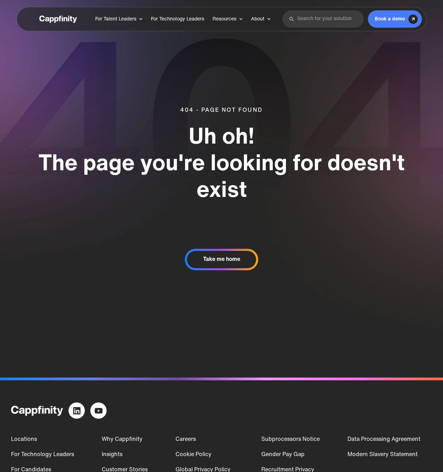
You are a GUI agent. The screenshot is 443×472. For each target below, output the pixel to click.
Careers (185, 439)
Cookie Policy (193, 454)
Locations (24, 439)
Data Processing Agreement (384, 439)
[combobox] (327, 19)
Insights (112, 454)
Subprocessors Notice (290, 439)
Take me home (221, 259)
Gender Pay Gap (283, 454)
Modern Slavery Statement (382, 454)
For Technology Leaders (42, 454)
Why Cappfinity (122, 439)
